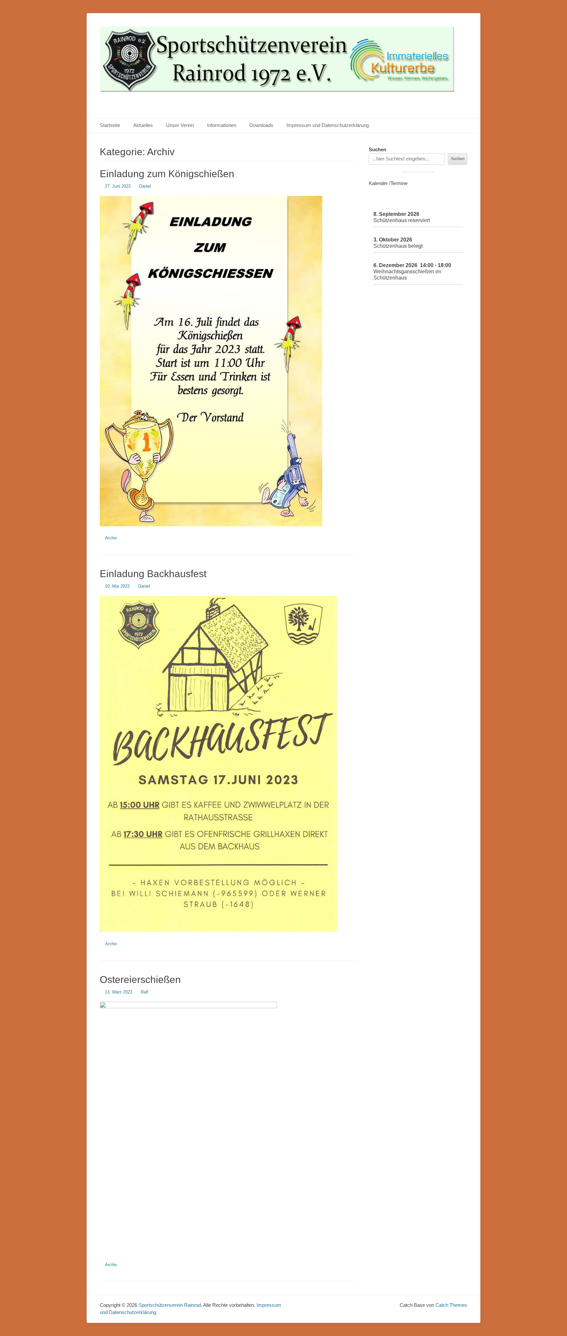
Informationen (221, 125)
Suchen (377, 149)
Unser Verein (180, 125)
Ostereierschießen (140, 979)
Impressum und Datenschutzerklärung (327, 125)
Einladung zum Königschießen (167, 173)
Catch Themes (451, 1305)
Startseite (110, 125)
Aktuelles (143, 125)
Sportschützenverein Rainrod (169, 1305)
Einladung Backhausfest (153, 573)
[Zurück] (378, 201)
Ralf (144, 992)
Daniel (145, 186)
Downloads (261, 125)
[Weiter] (457, 201)
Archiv (111, 537)
